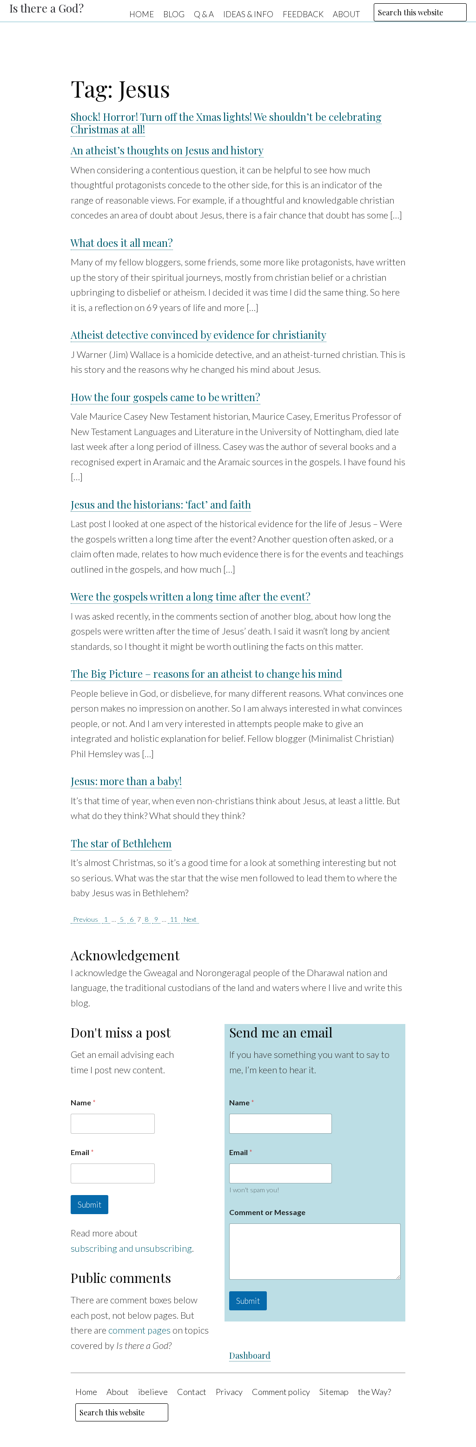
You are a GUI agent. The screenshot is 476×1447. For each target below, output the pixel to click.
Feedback (303, 13)
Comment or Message (267, 1212)
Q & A (204, 13)
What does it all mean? (122, 243)
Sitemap (334, 1392)
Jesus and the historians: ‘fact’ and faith (161, 504)
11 (174, 919)
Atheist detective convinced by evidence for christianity (198, 335)
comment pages (139, 1329)
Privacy (229, 1392)
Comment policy (281, 1392)
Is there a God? (46, 7)
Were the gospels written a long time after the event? (191, 596)
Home (141, 13)
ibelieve (153, 1392)
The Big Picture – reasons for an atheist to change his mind (206, 674)
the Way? (374, 1392)
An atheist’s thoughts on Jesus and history (167, 150)
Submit (89, 1204)
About (346, 13)
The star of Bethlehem (121, 843)
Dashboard (250, 1355)
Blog (174, 13)
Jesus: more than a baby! (126, 781)
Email (82, 1152)
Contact (191, 1392)
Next (190, 919)
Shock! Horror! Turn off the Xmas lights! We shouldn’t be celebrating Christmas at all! (226, 123)
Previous (85, 919)
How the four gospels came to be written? (165, 397)
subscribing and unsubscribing (131, 1248)
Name (83, 1102)
